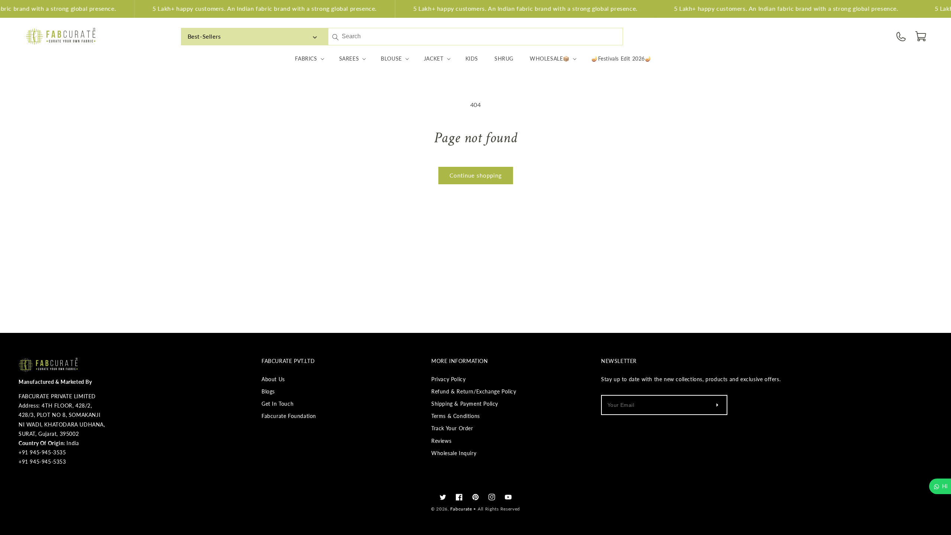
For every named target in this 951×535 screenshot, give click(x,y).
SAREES (349, 58)
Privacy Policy (448, 379)
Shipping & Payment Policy (464, 404)
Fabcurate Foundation (289, 416)
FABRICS (306, 58)
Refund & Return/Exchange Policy (473, 391)
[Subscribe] (717, 405)
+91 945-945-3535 (42, 452)
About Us (273, 379)
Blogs (268, 391)
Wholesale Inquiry (453, 453)
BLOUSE (391, 58)
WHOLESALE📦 (549, 58)
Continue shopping (475, 175)
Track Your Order (452, 428)
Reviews (441, 441)
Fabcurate (461, 509)
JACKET (434, 58)
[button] (921, 36)
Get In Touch (277, 404)
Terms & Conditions (455, 416)
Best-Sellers (204, 36)
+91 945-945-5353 (42, 461)
